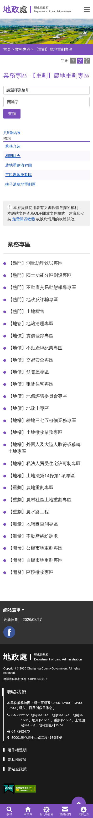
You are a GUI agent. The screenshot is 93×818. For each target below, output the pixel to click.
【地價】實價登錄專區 (30, 335)
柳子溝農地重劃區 (20, 184)
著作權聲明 (17, 750)
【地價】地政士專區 (28, 408)
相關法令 (13, 156)
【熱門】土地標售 (26, 311)
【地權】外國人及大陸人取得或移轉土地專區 (44, 448)
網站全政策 (17, 769)
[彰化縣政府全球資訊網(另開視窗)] (46, 811)
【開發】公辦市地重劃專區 (35, 547)
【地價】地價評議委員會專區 (37, 396)
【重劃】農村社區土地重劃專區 (40, 499)
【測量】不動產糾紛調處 (33, 536)
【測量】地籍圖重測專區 (33, 523)
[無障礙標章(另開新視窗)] (25, 788)
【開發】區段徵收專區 (30, 572)
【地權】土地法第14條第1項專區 (41, 475)
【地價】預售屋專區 (28, 371)
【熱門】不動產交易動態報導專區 (42, 287)
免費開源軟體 (23, 219)
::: (5, 244)
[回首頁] (28, 811)
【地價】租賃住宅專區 (30, 384)
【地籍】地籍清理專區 (30, 323)
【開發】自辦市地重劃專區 (35, 560)
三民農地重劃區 (18, 175)
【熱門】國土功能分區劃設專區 (40, 275)
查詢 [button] (12, 114)
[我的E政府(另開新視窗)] (8, 788)
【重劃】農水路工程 (28, 511)
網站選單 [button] (12, 610)
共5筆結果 (12, 133)
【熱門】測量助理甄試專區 (35, 263)
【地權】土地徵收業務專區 (35, 432)
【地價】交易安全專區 (30, 359)
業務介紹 (13, 146)
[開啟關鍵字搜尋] (9, 811)
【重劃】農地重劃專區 (53, 49)
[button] (87, 9)
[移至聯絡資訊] (65, 811)
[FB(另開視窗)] (9, 632)
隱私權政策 (17, 760)
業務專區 (22, 49)
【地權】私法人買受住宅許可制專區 (44, 463)
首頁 (7, 49)
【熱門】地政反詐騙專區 (33, 299)
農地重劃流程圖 (18, 165)
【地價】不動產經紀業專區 (35, 347)
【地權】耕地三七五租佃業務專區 (42, 420)
